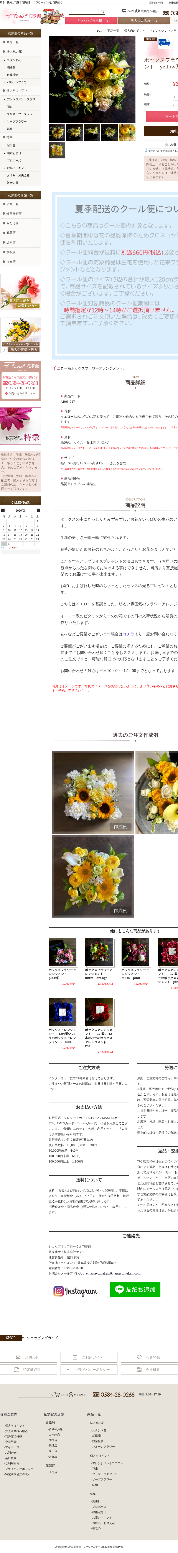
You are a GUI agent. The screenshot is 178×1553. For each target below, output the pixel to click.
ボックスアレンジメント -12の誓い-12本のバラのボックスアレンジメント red (98, 1038)
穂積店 (53, 1440)
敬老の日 (12, 182)
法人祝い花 (14, 51)
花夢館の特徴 (156, 2)
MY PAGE (80, 1395)
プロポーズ (14, 160)
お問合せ (10, 1453)
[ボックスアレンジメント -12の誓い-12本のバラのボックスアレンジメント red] (99, 1012)
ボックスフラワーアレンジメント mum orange (98, 974)
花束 (10, 106)
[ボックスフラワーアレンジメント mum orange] (99, 952)
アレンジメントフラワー (22, 99)
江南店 (11, 261)
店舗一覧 (13, 204)
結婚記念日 (14, 153)
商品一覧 (113, 30)
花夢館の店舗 (53, 1414)
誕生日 (11, 145)
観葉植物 (12, 74)
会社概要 (173, 2)
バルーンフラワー (18, 82)
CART (130, 11)
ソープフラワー (17, 121)
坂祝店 (11, 252)
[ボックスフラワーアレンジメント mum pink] (135, 952)
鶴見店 (11, 232)
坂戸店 (11, 242)
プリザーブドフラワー (21, 114)
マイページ (12, 1447)
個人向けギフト (134, 30)
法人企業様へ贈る (16, 1431)
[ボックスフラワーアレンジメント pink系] (62, 952)
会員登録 (10, 1442)
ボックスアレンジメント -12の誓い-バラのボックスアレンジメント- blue (62, 1036)
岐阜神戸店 (14, 213)
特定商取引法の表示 (18, 1474)
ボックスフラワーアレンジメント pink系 (62, 974)
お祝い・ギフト (17, 168)
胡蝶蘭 (11, 67)
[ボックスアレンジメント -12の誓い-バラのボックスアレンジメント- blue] (62, 1012)
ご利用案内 (12, 1463)
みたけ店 (13, 223)
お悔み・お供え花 (18, 175)
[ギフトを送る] (91, 20)
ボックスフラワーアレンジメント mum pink (135, 974)
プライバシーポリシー (19, 1469)
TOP (99, 30)
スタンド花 (14, 60)
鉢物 (10, 129)
